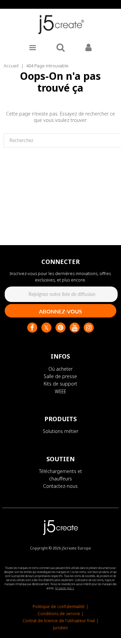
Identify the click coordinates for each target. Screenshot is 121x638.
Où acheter (60, 369)
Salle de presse (60, 376)
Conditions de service (59, 613)
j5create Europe (76, 547)
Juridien (60, 628)
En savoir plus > (64, 588)
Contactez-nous (60, 486)
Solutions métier (60, 431)
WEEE (60, 391)
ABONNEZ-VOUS (60, 311)
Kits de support (60, 383)
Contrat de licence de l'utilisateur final (59, 621)
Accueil (11, 66)
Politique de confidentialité (59, 606)
